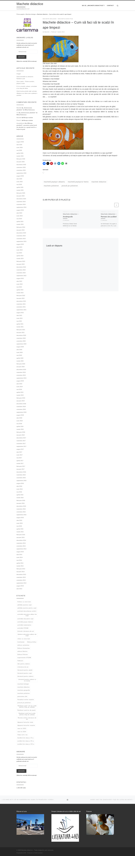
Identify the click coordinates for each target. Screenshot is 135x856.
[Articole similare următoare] (116, 205)
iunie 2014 (20, 557)
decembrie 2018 (21, 403)
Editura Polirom (22, 654)
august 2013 (20, 586)
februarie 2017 (21, 466)
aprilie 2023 (20, 255)
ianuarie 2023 (21, 264)
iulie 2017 (19, 452)
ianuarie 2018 (21, 435)
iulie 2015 (19, 520)
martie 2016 (20, 497)
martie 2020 (20, 361)
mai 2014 (19, 560)
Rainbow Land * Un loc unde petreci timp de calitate (27, 706)
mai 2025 (19, 184)
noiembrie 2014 (21, 543)
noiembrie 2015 (21, 509)
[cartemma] (27, 24)
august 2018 (20, 415)
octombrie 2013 (21, 580)
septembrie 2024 (21, 207)
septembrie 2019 (21, 378)
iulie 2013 (19, 588)
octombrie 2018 (21, 409)
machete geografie (23, 690)
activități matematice (24, 625)
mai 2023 (19, 253)
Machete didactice (27, 850)
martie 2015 (20, 531)
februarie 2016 (21, 500)
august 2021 (20, 312)
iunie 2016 (20, 489)
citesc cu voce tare (23, 638)
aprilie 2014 (20, 563)
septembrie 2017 (21, 446)
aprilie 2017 (20, 460)
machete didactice (23, 687)
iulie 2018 (19, 418)
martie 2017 (20, 463)
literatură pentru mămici (25, 676)
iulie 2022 (19, 281)
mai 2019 (19, 389)
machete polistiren (23, 693)
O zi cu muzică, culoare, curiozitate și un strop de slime (27, 87)
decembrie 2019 (21, 369)
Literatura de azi (22, 667)
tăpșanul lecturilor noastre (26, 725)
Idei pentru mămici (23, 664)
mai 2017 (19, 457)
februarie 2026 (21, 159)
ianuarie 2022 (21, 298)
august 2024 (20, 210)
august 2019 (20, 381)
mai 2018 (19, 423)
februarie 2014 (21, 569)
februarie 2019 (21, 398)
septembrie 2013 (21, 583)
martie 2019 (20, 395)
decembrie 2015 (21, 506)
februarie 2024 (21, 227)
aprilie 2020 (20, 358)
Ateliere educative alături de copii (27, 635)
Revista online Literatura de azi (27, 718)
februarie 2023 (21, 261)
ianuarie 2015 (21, 537)
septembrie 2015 (21, 514)
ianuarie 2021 (21, 332)
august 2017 (20, 449)
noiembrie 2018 (21, 406)
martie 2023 (20, 258)
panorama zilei (22, 696)
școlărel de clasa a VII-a (25, 741)
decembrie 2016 (21, 472)
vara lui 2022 (21, 728)
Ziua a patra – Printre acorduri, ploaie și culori (25, 82)
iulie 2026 (19, 144)
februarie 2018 (21, 432)
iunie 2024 (20, 216)
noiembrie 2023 (21, 235)
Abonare (21, 57)
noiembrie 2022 (21, 270)
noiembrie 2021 (21, 304)
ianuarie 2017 (21, 469)
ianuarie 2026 (21, 161)
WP (25, 852)
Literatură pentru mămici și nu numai (27, 680)
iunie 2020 (20, 352)
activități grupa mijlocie (25, 622)
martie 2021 (20, 327)
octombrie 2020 (21, 341)
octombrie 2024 (21, 204)
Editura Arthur (31, 642)
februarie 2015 (21, 534)
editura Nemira (22, 651)
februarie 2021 (21, 329)
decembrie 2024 (21, 198)
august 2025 (20, 176)
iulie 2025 (19, 179)
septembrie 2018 (21, 412)
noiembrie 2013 (21, 577)
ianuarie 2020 (21, 366)
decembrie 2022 (21, 267)
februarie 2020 (21, 364)
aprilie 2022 (20, 290)
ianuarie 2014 (21, 571)
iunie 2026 (20, 147)
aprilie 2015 (20, 529)
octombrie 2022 (21, 272)
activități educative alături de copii (27, 615)
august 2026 (20, 142)
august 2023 (20, 244)
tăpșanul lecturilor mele (25, 722)
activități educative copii (25, 618)
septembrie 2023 (21, 241)
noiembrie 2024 (21, 201)
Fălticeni (20, 660)
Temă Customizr (38, 852)
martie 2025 (20, 190)
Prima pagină (20, 14)
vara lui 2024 (21, 731)
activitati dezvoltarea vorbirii (26, 611)
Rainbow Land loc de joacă (26, 710)
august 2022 (20, 278)
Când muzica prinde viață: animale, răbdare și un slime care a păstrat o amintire (27, 93)
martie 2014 (20, 566)
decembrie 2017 (21, 438)
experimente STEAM (24, 657)
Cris (18, 112)
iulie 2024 (19, 213)
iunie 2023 (20, 250)
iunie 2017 (20, 455)
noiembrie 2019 (21, 372)
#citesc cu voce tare (24, 601)
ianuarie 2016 (21, 503)
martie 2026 (20, 156)
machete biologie (23, 684)
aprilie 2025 (20, 187)
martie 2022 (20, 292)
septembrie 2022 (21, 275)
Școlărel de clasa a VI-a (25, 738)
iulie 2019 (19, 383)
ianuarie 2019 (21, 401)
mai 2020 (19, 355)
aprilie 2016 (20, 494)
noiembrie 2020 (21, 338)
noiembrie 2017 (21, 440)
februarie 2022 (21, 295)
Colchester (21, 642)
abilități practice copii (24, 605)
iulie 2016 (19, 486)
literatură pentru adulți (24, 670)
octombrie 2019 (21, 375)
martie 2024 (20, 224)
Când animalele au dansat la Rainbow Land (25, 77)
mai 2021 (19, 321)
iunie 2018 (20, 420)
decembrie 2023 (21, 233)
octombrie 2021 (21, 307)
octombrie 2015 (21, 512)
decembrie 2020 (21, 335)
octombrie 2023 (21, 238)
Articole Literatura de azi (25, 631)
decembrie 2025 (21, 164)
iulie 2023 (19, 247)
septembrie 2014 (21, 549)
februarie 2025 (21, 193)
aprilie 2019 (20, 392)
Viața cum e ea (22, 734)
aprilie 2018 (20, 426)
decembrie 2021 (21, 301)
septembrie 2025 (21, 173)
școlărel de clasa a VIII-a (25, 744)
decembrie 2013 (21, 574)
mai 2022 (19, 287)
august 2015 (20, 517)
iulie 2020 (19, 349)
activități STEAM (22, 628)
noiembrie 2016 (21, 475)
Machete (47, 32)
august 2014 (20, 551)
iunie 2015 (20, 523)
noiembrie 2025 (21, 167)
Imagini (19, 73)
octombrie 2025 (21, 170)
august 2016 (20, 483)
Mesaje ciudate (28, 117)
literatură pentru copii (24, 673)
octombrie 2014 (21, 546)
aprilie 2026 (20, 153)
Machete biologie (31, 14)
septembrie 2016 (21, 480)
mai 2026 (19, 150)
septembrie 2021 (21, 309)
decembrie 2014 (21, 540)
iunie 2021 (20, 318)
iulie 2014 (19, 554)
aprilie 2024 (20, 221)
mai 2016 (19, 492)
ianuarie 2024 (21, 230)
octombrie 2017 (21, 443)
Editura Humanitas (23, 648)
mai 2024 (19, 218)
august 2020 (20, 346)
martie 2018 (20, 429)
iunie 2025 (20, 181)
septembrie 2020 (21, 344)
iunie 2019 (20, 386)
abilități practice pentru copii (26, 608)
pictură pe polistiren (24, 702)
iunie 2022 (20, 284)
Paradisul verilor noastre (25, 699)
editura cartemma (23, 645)
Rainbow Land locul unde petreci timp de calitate (27, 714)
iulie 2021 (19, 315)
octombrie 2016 (21, 477)
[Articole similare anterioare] (112, 205)
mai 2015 (19, 526)
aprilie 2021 (20, 324)
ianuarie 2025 (21, 196)
